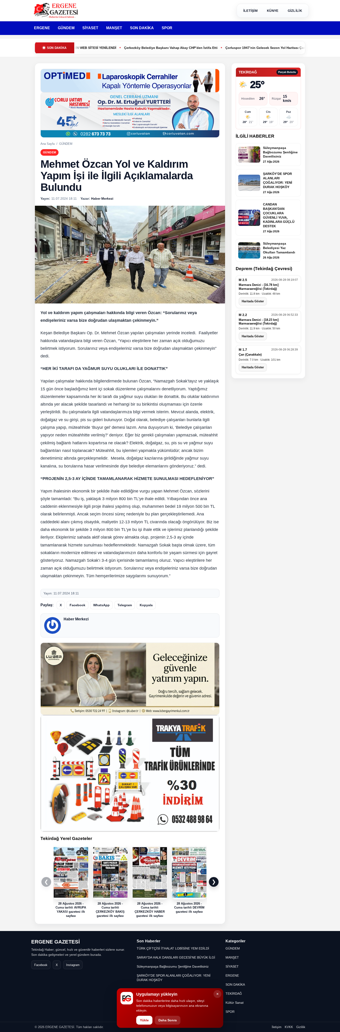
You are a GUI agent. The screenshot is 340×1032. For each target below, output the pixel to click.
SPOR (167, 28)
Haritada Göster (253, 301)
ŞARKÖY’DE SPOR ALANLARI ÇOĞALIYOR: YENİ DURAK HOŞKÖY (173, 978)
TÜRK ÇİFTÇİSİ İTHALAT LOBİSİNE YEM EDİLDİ (173, 948)
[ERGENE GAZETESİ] (56, 10)
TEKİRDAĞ (234, 993)
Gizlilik (300, 1027)
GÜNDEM (66, 28)
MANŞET (114, 28)
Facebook (77, 605)
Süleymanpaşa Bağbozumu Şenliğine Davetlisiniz (173, 966)
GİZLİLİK (295, 11)
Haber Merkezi (76, 619)
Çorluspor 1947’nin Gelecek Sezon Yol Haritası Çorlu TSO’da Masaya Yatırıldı (253, 48)
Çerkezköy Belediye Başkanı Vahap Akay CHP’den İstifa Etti (138, 48)
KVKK (289, 1027)
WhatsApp (101, 605)
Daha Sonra (167, 1020)
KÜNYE (272, 11)
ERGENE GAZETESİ (55, 942)
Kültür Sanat (235, 1002)
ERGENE (42, 28)
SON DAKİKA (142, 28)
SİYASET (90, 28)
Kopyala (146, 605)
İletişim (276, 1027)
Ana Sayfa (47, 143)
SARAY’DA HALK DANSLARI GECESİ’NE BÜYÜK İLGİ (176, 957)
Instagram (73, 965)
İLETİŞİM (250, 11)
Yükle (144, 1020)
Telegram (124, 605)
